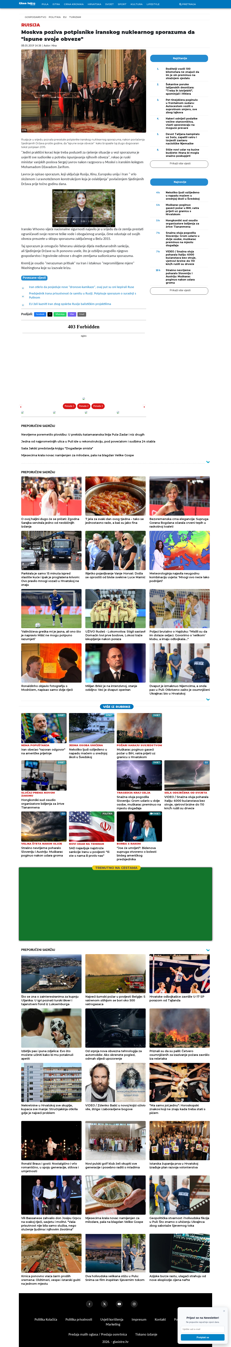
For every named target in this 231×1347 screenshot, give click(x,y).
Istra (56, 4)
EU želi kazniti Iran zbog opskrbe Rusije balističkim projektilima (70, 304)
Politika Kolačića (46, 1320)
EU (65, 17)
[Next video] (65, 221)
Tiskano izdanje (146, 1334)
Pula (45, 4)
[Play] (56, 221)
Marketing (113, 1324)
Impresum (139, 1320)
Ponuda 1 (69, 406)
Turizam (75, 17)
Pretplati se (203, 1337)
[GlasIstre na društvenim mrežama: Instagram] (138, 1304)
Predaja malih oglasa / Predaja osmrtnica (98, 1334)
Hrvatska (94, 4)
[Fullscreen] (110, 221)
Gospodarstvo (35, 17)
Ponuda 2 (83, 406)
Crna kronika (74, 4)
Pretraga (189, 4)
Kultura (137, 4)
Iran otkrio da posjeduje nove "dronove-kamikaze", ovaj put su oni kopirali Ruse (81, 287)
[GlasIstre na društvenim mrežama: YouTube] (123, 1304)
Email (81, 314)
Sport (122, 4)
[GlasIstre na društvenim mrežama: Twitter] (108, 1304)
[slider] (83, 217)
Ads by (108, 226)
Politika (55, 17)
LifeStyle (153, 4)
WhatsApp (60, 314)
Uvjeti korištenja (112, 1320)
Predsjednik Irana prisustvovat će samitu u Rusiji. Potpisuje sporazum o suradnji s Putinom (82, 295)
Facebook (40, 314)
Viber (72, 314)
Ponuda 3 (98, 406)
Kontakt (161, 1320)
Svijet (109, 4)
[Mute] (74, 221)
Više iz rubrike (116, 707)
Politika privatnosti (79, 1320)
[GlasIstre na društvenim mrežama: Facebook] (93, 1304)
